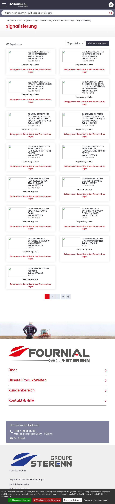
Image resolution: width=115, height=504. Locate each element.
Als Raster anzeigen (97, 43)
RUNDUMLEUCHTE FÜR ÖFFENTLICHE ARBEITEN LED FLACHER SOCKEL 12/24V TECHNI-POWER (39, 117)
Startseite (11, 20)
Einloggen (14, 69)
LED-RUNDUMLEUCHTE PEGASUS (38, 269)
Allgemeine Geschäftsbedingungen (27, 479)
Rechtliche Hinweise (19, 484)
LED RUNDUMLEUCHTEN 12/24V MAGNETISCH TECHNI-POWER (93, 54)
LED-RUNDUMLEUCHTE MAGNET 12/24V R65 (92, 179)
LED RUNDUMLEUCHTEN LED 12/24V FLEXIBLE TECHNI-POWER (39, 54)
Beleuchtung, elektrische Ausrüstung (57, 20)
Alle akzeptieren (20, 500)
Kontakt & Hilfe (21, 400)
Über (13, 370)
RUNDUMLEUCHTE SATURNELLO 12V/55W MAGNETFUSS (39, 241)
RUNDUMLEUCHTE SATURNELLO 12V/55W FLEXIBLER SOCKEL (92, 211)
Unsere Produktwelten (28, 380)
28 (63, 296)
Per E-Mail (19, 438)
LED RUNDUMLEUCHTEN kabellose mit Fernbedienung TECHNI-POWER (40, 149)
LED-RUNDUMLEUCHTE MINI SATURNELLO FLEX (92, 239)
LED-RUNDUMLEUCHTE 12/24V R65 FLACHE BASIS (38, 211)
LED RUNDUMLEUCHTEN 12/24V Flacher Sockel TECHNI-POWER (40, 84)
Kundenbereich (22, 390)
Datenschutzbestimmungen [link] (95, 500)
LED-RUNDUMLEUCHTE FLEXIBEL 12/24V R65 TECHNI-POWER (38, 181)
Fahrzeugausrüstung (28, 20)
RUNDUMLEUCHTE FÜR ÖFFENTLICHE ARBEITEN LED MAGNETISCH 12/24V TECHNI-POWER (94, 117)
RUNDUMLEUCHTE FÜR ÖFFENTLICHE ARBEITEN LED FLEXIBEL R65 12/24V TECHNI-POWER (93, 85)
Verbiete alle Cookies (48, 500)
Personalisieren (72, 500)
